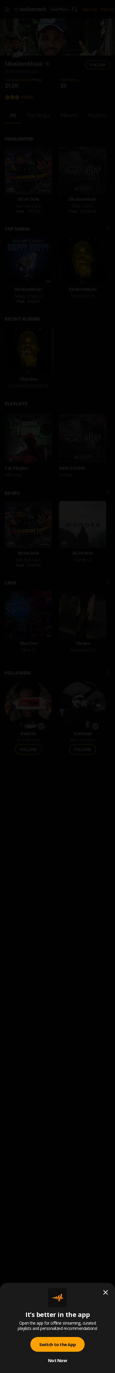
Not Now (57, 1360)
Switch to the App (57, 1344)
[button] (57, 686)
